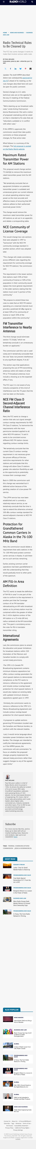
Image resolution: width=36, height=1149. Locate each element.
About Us (14, 1121)
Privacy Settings (18, 1130)
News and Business (17, 32)
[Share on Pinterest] (25, 68)
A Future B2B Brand (25, 1121)
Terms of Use (26, 1123)
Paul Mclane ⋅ (10, 59)
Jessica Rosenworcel (23, 848)
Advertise (18, 1123)
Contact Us (7, 1121)
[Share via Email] (30, 68)
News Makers (18, 1017)
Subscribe (7, 1123)
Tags (12, 1123)
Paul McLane (9, 780)
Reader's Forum (19, 864)
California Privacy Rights (22, 1128)
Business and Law (19, 898)
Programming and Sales (22, 875)
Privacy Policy (9, 1128)
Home (5, 32)
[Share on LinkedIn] (15, 68)
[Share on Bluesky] (20, 68)
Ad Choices (9, 1126)
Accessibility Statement (21, 1126)
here (15, 837)
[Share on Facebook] (10, 68)
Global (16, 1044)
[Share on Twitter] (5, 68)
